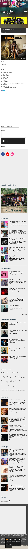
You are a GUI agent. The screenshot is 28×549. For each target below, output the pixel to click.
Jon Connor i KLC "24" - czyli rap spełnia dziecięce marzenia (17, 400)
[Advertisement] (14, 110)
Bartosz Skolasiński (18, 30)
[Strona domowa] (8, 12)
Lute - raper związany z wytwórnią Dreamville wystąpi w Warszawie (17, 348)
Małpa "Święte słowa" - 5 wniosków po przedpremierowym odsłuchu (17, 409)
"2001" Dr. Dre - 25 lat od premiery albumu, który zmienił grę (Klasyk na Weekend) (18, 435)
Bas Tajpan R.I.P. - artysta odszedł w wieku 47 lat (17, 239)
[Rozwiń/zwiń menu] (25, 12)
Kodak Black (6, 93)
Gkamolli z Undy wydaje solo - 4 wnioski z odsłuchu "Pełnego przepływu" (16, 426)
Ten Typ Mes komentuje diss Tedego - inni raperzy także (17, 222)
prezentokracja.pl (5, 499)
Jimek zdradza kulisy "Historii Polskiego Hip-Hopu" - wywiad (16, 297)
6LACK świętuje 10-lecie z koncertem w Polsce (18, 331)
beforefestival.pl (5, 501)
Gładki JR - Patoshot (14, 305)
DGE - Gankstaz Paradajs (15, 279)
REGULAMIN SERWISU (5, 543)
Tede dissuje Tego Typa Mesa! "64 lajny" (17, 248)
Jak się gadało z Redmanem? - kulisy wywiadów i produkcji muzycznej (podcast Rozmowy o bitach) (17, 485)
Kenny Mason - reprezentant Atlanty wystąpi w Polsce (17, 323)
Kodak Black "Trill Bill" (9, 29)
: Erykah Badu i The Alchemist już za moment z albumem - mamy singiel (12, 373)
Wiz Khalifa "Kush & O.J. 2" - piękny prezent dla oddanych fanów (17, 418)
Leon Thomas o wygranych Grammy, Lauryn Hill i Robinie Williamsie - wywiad (18, 476)
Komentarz (4, 130)
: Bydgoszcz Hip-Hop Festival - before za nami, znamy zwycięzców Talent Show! (13, 381)
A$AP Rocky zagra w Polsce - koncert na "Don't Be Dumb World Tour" (17, 340)
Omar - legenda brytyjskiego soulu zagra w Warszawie (17, 357)
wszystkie (24, 314)
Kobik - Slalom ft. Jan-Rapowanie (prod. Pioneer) (17, 289)
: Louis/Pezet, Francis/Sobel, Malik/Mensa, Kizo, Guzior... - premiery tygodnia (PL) (13, 377)
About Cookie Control (7, 539)
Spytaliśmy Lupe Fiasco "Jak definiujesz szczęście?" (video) (16, 467)
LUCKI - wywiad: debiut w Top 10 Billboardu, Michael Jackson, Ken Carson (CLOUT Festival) (17, 459)
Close (19, 539)
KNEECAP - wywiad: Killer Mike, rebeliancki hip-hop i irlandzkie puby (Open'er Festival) (18, 450)
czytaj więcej (8, 547)
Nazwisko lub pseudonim (6, 126)
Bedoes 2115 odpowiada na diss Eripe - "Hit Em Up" (16, 256)
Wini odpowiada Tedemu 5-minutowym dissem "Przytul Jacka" (17, 231)
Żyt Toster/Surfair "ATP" (14, 271)
